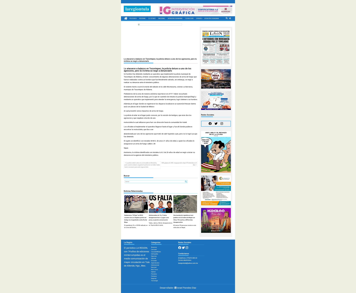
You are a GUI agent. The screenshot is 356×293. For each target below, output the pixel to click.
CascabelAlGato (156, 252)
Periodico (154, 274)
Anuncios (154, 247)
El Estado (152, 18)
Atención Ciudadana (211, 18)
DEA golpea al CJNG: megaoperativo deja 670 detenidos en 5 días (179, 164)
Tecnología (189, 18)
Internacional (155, 265)
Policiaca (133, 18)
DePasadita (154, 254)
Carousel (154, 249)
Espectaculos (155, 263)
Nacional (161, 18)
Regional (142, 18)
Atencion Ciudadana (175, 18)
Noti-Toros (154, 269)
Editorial (153, 258)
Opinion (199, 18)
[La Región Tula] (125, 18)
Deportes (154, 256)
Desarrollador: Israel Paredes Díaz (178, 288)
